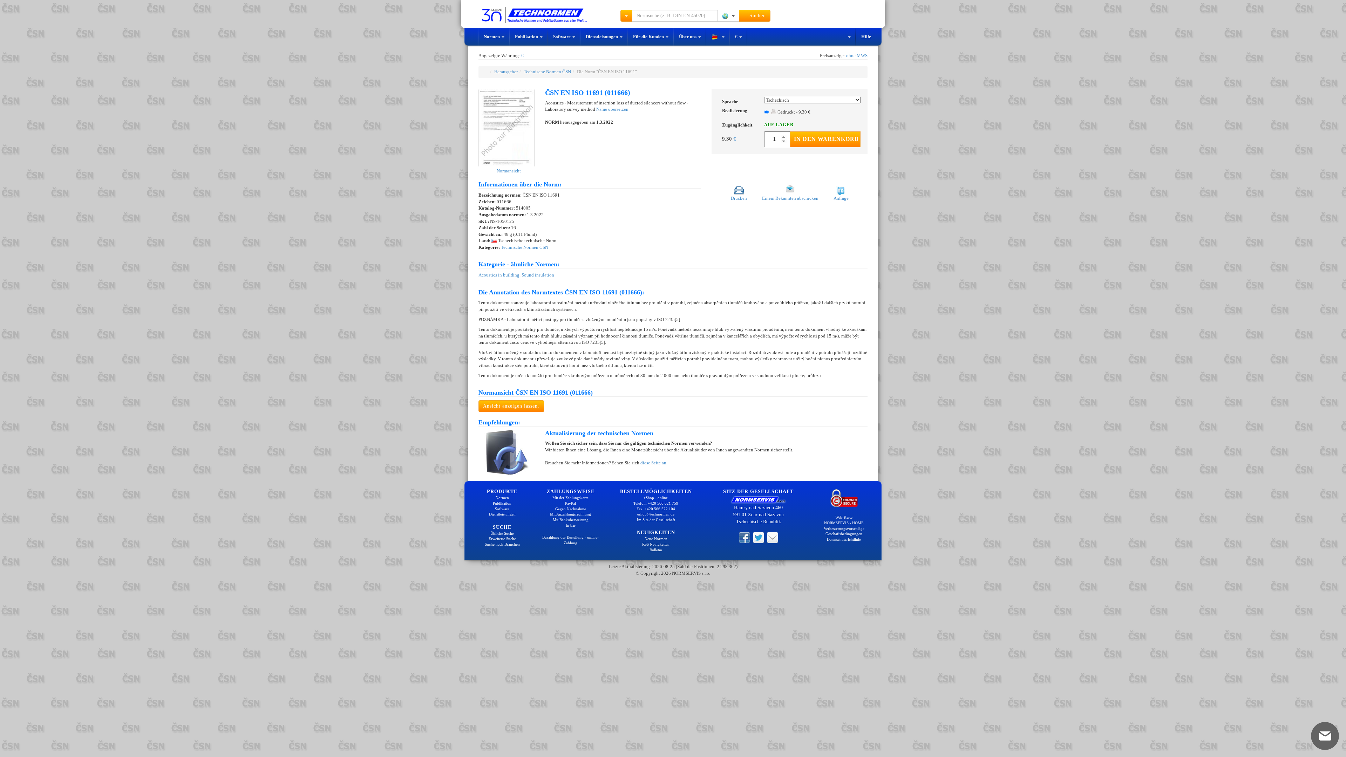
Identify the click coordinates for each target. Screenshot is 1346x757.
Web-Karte (843, 517)
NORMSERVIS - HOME (844, 523)
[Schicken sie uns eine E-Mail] (772, 537)
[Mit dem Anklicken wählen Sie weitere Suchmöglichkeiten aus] (626, 16)
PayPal (570, 503)
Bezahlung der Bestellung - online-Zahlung (570, 540)
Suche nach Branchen (502, 544)
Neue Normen (656, 539)
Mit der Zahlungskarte (570, 498)
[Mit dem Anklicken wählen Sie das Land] (728, 16)
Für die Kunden (649, 36)
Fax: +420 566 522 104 (656, 509)
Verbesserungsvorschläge (844, 528)
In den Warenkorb (826, 139)
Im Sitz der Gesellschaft (656, 520)
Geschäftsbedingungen (843, 534)
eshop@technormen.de (655, 514)
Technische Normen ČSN (547, 71)
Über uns (688, 36)
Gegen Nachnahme (570, 509)
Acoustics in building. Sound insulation (516, 275)
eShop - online (656, 498)
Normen (492, 36)
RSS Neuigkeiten (655, 544)
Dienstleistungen (602, 36)
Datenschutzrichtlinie (844, 539)
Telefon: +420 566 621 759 (655, 503)
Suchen (757, 15)
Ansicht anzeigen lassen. (511, 406)
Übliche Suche (502, 533)
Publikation (527, 36)
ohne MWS (857, 55)
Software (562, 36)
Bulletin (656, 550)
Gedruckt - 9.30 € (793, 112)
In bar (571, 525)
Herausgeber (506, 71)
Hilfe (866, 36)
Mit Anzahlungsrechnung (570, 514)
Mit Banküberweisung (571, 520)
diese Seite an (653, 462)
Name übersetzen (612, 109)
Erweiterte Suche (502, 539)
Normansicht (508, 170)
